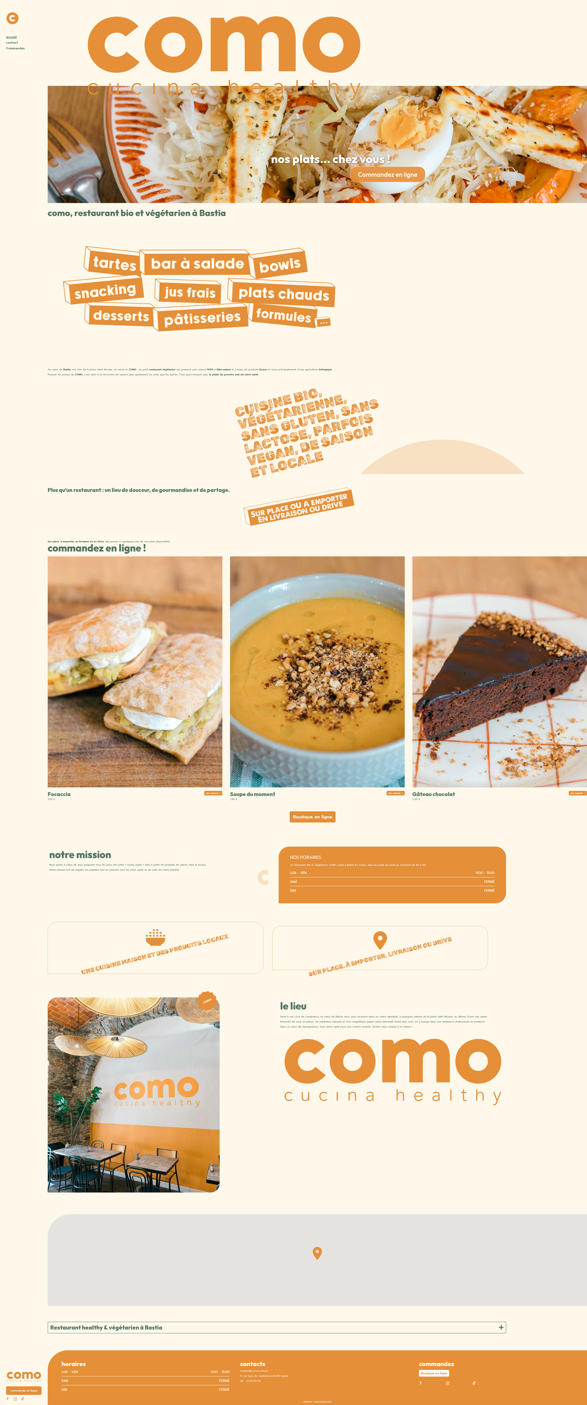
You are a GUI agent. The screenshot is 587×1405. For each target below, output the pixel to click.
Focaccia (423, 794)
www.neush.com (323, 1401)
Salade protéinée (70, 794)
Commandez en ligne (387, 174)
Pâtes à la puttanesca (257, 794)
